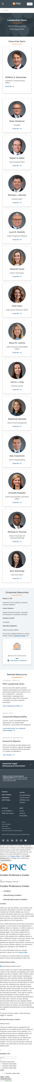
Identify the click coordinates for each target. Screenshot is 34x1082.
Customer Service (19, 636)
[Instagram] (21, 840)
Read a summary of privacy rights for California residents (13, 776)
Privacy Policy (15, 856)
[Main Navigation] (2, 4)
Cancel (7, 1077)
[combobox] (17, 10)
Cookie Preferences (6, 828)
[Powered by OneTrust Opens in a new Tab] (6, 1081)
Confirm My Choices (6, 1079)
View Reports (7, 755)
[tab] (18, 891)
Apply (2, 1077)
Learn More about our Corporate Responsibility (14, 729)
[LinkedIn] (12, 840)
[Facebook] (3, 840)
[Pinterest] (16, 840)
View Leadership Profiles (11, 706)
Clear (2, 1070)
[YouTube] (25, 840)
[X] (7, 840)
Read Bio (16, 129)
